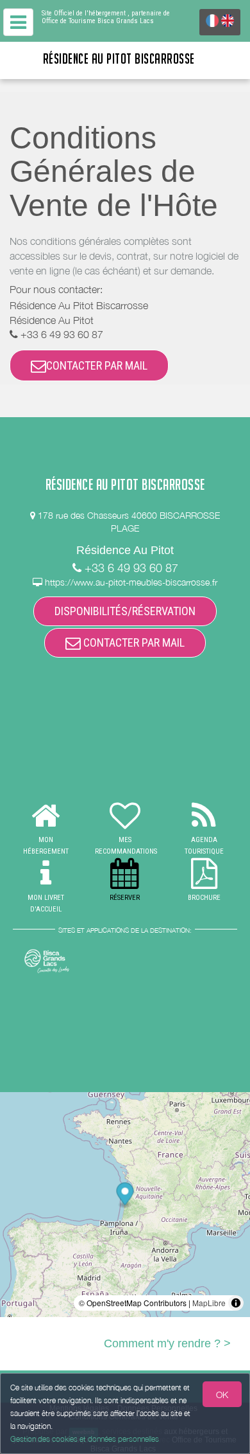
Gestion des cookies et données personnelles (84, 1439)
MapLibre (209, 1302)
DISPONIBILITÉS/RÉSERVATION (125, 611)
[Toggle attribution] (236, 1303)
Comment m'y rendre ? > (167, 1343)
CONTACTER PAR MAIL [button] (96, 365)
